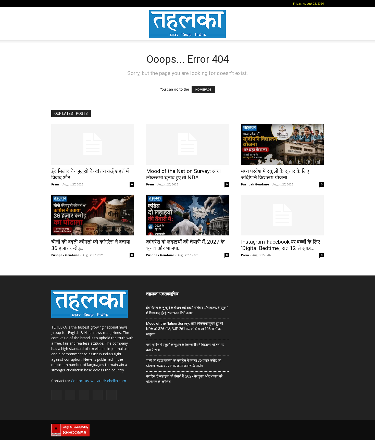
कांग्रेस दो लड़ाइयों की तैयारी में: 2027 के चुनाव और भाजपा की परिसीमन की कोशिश (184, 379)
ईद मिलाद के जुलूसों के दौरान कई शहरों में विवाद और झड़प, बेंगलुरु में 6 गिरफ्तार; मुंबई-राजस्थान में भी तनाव (187, 310)
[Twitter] (88, 3)
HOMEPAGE (203, 89)
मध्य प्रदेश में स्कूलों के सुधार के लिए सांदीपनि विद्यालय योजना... (275, 174)
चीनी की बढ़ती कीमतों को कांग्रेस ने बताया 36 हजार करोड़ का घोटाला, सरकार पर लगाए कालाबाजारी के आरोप (183, 363)
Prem (55, 184)
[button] (55, 3)
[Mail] (71, 3)
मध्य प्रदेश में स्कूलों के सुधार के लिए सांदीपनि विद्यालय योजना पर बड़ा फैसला (185, 347)
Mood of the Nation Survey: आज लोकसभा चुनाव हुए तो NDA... (183, 174)
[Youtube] (96, 3)
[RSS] (79, 3)
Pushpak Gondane (255, 184)
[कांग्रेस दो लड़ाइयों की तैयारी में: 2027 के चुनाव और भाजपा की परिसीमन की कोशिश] (187, 215)
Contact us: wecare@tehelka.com (98, 380)
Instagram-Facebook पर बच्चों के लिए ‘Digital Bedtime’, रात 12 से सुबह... (280, 245)
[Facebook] (63, 3)
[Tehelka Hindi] (187, 24)
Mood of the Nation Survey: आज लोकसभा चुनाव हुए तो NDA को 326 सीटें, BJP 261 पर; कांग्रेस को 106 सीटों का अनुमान (184, 328)
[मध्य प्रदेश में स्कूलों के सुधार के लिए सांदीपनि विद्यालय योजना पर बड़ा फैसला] (282, 144)
